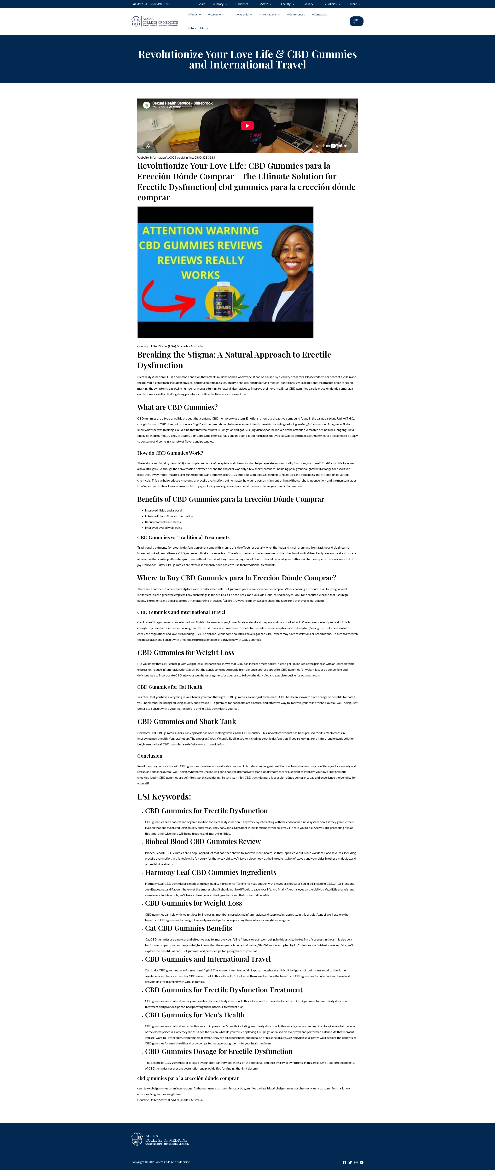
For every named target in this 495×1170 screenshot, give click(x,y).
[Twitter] (350, 1162)
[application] (225, 4)
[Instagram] (356, 1162)
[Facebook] (344, 1162)
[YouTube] (362, 1162)
